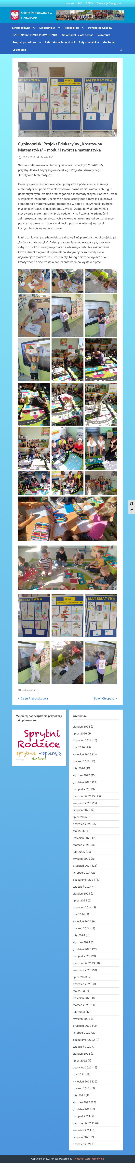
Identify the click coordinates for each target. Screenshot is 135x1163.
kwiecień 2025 (82, 838)
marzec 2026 (81, 761)
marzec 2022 (81, 1088)
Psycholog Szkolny (100, 27)
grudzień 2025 (82, 782)
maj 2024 (79, 914)
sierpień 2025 (81, 810)
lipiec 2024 (80, 900)
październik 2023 (84, 963)
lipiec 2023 (80, 977)
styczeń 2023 (81, 1018)
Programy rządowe (24, 42)
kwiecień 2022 (82, 1081)
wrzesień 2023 (82, 970)
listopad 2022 (81, 1032)
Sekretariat (103, 35)
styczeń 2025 (81, 858)
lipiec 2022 (80, 1060)
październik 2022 (84, 1039)
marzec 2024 (81, 928)
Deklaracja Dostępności (109, 3)
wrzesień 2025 (82, 803)
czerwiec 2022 (82, 1067)
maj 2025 (79, 830)
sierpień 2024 (81, 893)
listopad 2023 (81, 956)
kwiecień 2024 (82, 921)
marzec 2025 (81, 845)
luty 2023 (79, 1011)
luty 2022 (79, 1095)
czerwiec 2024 (82, 907)
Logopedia (19, 49)
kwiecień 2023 (82, 998)
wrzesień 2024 (82, 886)
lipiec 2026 (80, 733)
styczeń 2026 (81, 775)
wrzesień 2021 (82, 1130)
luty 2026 (79, 768)
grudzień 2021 (82, 1109)
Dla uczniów (47, 27)
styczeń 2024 (81, 942)
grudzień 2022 (82, 1025)
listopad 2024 (81, 872)
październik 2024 (84, 879)
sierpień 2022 (81, 1053)
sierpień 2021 (81, 1137)
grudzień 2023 (82, 949)
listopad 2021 (81, 1116)
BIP (80, 3)
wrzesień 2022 (82, 1046)
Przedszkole (71, 27)
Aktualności (28, 690)
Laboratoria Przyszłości (60, 42)
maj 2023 (79, 991)
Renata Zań (47, 157)
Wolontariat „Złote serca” (77, 35)
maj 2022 (79, 1074)
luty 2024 (79, 935)
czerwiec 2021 (82, 1144)
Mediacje (108, 42)
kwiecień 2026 (82, 754)
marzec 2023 (81, 1005)
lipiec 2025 (80, 817)
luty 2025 (79, 851)
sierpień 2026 (81, 726)
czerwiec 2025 (82, 824)
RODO (89, 3)
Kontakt (70, 3)
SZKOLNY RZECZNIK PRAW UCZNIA (35, 35)
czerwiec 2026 (82, 740)
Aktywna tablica (89, 42)
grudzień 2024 (82, 865)
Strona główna (21, 27)
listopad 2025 (81, 789)
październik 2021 (83, 1123)
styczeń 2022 (81, 1102)
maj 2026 (79, 747)
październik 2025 (84, 796)
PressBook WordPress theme (88, 1158)
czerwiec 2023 (82, 984)
